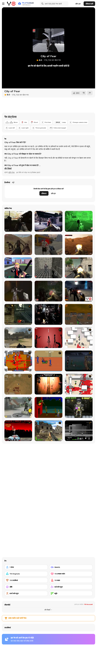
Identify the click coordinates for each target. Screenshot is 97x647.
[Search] (42, 3)
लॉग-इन (78, 4)
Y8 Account (88, 604)
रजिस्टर (43, 193)
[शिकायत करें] (90, 93)
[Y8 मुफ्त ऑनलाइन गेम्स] (11, 4)
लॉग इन (53, 193)
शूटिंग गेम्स (11, 172)
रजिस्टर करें (89, 4)
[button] (8, 168)
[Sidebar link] (3, 3)
